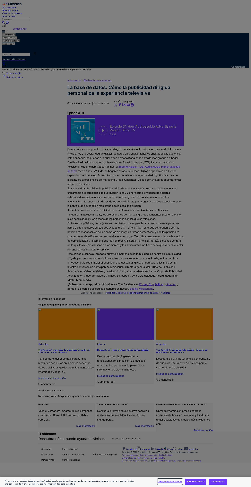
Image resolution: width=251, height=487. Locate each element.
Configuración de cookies (170, 481)
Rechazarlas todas (196, 481)
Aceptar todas (218, 481)
